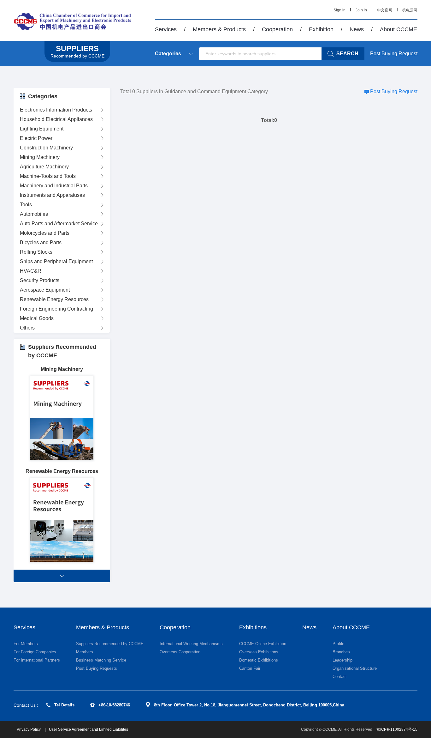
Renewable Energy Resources (54, 299)
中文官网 (384, 10)
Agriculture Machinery (44, 166)
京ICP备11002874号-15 (396, 729)
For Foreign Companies (35, 652)
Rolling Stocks (36, 252)
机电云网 (409, 10)
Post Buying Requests (96, 668)
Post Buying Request (393, 53)
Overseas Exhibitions (258, 652)
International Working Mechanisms (191, 643)
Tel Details (64, 705)
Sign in (339, 10)
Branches (341, 652)
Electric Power (36, 138)
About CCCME (398, 29)
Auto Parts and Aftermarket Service (59, 223)
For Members (26, 643)
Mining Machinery (40, 157)
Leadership (342, 660)
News (357, 29)
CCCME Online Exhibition (262, 643)
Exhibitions (253, 627)
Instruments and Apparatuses (52, 195)
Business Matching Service (101, 660)
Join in (361, 10)
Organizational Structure (355, 668)
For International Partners (37, 660)
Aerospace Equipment (45, 290)
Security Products (39, 280)
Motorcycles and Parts (44, 233)
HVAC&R (30, 271)
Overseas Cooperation (180, 652)
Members (84, 652)
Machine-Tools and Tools (48, 176)
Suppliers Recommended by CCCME (110, 643)
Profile (338, 643)
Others (27, 327)
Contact (340, 676)
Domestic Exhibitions (258, 660)
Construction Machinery (46, 147)
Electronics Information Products (56, 109)
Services (166, 29)
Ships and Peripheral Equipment (56, 261)
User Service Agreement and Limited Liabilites (88, 729)
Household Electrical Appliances (56, 119)
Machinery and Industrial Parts (54, 185)
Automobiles (34, 214)
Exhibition (321, 29)
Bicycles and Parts (41, 242)
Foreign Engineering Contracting (56, 309)
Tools (26, 204)
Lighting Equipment (41, 128)
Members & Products (219, 29)
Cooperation (277, 29)
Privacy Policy (29, 729)
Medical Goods (37, 318)
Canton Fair (249, 668)
